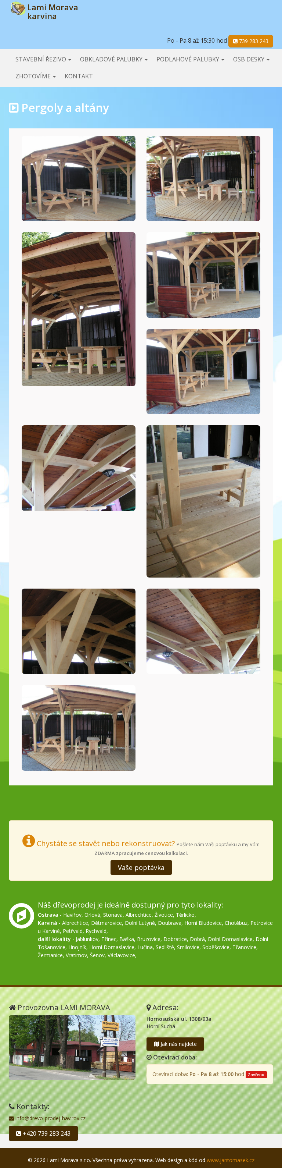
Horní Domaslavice (111, 947)
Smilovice (188, 947)
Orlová (92, 914)
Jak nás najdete (178, 1043)
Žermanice (50, 955)
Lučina (145, 947)
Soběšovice (215, 947)
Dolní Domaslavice (230, 939)
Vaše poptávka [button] (141, 867)
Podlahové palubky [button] (188, 59)
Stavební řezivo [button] (41, 59)
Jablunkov (87, 939)
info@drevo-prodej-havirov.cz (50, 1118)
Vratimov (76, 955)
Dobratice (175, 939)
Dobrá (197, 939)
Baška (126, 939)
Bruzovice (148, 939)
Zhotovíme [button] (33, 76)
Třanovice (244, 947)
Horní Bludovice (203, 922)
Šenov (97, 955)
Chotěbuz (236, 922)
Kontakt (79, 76)
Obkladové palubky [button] (112, 59)
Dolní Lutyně (140, 922)
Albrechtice (139, 914)
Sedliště (165, 947)
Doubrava (169, 922)
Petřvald (73, 930)
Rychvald (96, 930)
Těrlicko (185, 914)
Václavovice (121, 955)
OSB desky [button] (249, 59)
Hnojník (77, 947)
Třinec (108, 939)
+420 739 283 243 (45, 1133)
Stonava (113, 914)
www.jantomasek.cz (230, 1160)
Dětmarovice (106, 922)
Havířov (72, 914)
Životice (164, 914)
